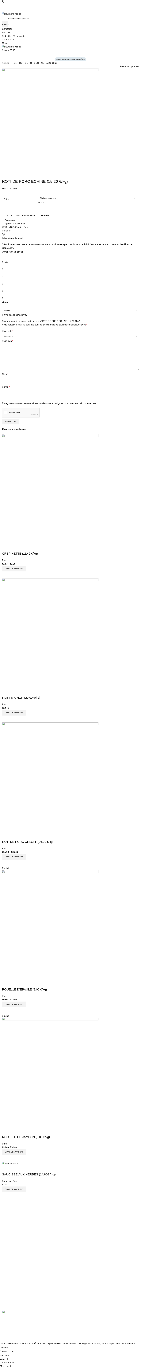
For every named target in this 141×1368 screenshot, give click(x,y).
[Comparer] (5, 574)
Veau (4, 1273)
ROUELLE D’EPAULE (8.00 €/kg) (24, 989)
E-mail (6, 387)
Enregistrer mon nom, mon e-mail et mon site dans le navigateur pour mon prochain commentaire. (49, 403)
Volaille (5, 1254)
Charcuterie (7, 1244)
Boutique (6, 1303)
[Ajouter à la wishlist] (5, 548)
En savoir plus (7, 1351)
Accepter (21, 1351)
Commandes (7, 1219)
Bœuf (4, 1249)
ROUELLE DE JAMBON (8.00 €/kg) (26, 1137)
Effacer (41, 202)
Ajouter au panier (25, 215)
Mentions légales (9, 1299)
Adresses (6, 1223)
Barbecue (7, 1181)
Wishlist (5, 1228)
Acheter (45, 215)
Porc (14, 63)
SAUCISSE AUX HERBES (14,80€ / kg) (29, 1174)
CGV (4, 1294)
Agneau (5, 1259)
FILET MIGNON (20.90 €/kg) (21, 697)
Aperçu (13, 574)
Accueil (6, 63)
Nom (5, 374)
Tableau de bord (9, 1214)
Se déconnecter (9, 1233)
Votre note (7, 331)
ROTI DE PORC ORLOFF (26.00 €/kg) (28, 841)
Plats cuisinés (8, 1263)
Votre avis (7, 341)
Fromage (6, 1278)
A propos (6, 1289)
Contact (5, 1308)
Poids (6, 199)
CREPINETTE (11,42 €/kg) (20, 553)
